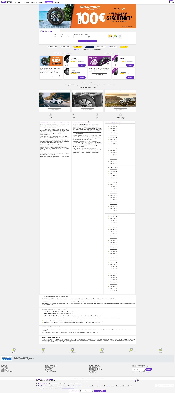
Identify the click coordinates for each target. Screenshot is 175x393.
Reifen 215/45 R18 (113, 244)
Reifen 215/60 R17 (113, 208)
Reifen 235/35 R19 (113, 229)
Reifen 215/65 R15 (113, 157)
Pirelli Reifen (75, 129)
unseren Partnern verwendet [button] (80, 385)
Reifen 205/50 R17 (113, 182)
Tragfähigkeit (77, 34)
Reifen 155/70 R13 (113, 146)
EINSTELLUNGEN (86, 390)
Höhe (62, 34)
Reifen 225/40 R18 (113, 218)
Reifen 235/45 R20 (113, 269)
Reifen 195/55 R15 (113, 126)
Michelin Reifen (83, 127)
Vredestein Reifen (79, 133)
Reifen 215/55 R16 (113, 173)
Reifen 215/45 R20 (113, 264)
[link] (18, 2)
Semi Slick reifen (91, 142)
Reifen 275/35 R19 (113, 231)
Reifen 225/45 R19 (113, 233)
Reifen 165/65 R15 (113, 152)
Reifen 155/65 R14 (113, 135)
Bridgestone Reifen (90, 127)
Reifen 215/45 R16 (113, 195)
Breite (55, 34)
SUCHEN (87, 41)
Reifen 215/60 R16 (113, 178)
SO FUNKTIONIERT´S (87, 110)
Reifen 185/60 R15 (113, 128)
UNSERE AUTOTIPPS (55, 110)
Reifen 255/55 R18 (113, 242)
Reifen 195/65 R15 (113, 133)
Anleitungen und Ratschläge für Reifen (92, 138)
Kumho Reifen (91, 131)
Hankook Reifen (92, 128)
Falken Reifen (95, 129)
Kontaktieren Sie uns (81, 139)
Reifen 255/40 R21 (113, 275)
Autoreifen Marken (4, 366)
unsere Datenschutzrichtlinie (68, 388)
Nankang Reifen (76, 132)
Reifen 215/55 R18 (113, 225)
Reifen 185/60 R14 (113, 159)
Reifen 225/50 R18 (113, 223)
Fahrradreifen (75, 144)
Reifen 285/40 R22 (113, 277)
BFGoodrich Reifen (82, 129)
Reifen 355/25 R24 (113, 290)
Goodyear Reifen (85, 128)
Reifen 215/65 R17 (113, 210)
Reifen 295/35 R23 (113, 284)
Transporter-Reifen (93, 141)
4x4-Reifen (87, 141)
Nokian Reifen (98, 128)
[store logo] (7, 2)
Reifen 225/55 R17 (113, 191)
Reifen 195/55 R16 (113, 169)
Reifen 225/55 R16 (113, 197)
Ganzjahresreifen (78, 149)
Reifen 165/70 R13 (113, 148)
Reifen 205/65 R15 (113, 154)
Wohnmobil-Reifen (76, 142)
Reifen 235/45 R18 (113, 220)
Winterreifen (93, 149)
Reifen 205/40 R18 (113, 216)
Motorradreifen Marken (5, 367)
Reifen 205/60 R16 (113, 175)
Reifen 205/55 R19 (113, 236)
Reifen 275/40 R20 (113, 262)
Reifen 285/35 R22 (113, 279)
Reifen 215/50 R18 (113, 247)
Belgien (90, 87)
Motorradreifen (97, 142)
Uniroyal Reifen (93, 132)
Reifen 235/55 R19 (113, 249)
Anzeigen (82, 65)
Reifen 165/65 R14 (113, 137)
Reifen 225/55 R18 (113, 227)
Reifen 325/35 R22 (113, 282)
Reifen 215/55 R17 (113, 188)
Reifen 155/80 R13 (113, 150)
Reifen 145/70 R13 (113, 144)
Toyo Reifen (87, 132)
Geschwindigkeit (84, 34)
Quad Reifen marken (4, 369)
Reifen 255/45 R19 (113, 255)
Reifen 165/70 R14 (113, 141)
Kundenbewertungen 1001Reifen (94, 366)
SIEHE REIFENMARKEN (120, 110)
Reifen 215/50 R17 (113, 184)
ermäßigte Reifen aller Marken (81, 124)
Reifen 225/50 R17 (113, 186)
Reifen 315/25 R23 (113, 288)
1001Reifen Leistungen (93, 367)
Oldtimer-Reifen (84, 142)
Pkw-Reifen (82, 141)
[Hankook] (87, 16)
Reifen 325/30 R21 (113, 271)
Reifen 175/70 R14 (113, 161)
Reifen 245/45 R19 (113, 253)
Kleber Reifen (85, 131)
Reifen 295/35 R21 (113, 273)
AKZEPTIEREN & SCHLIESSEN (99, 391)
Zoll (68, 34)
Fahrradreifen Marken (4, 368)
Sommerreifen (85, 149)
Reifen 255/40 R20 (113, 238)
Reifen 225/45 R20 (113, 266)
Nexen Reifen (82, 132)
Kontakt (90, 374)
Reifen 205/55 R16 (113, 171)
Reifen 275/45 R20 (113, 258)
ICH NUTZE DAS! (51, 76)
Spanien (84, 87)
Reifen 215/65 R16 (113, 202)
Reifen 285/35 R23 (113, 286)
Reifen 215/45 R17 (113, 204)
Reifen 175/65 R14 (113, 139)
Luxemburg (94, 87)
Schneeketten (83, 151)
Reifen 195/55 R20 (113, 240)
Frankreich (81, 87)
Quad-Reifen (81, 144)
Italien (87, 87)
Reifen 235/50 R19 (113, 251)
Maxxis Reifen (97, 131)
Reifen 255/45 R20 (113, 260)
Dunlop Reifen (78, 128)
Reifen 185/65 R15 (113, 130)
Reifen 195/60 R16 (113, 199)
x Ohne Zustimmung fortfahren (74, 390)
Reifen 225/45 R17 (113, 180)
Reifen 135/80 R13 (113, 163)
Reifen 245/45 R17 (113, 206)
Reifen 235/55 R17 (113, 193)
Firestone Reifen (79, 131)
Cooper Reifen (89, 129)
